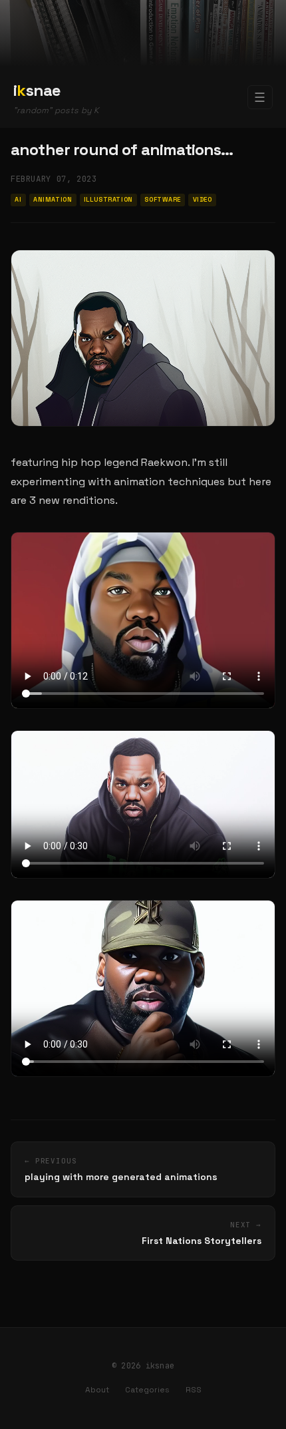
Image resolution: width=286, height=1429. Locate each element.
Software (162, 200)
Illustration (108, 200)
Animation (52, 200)
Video (202, 200)
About (97, 1389)
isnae (37, 90)
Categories (147, 1389)
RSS (194, 1389)
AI (18, 200)
